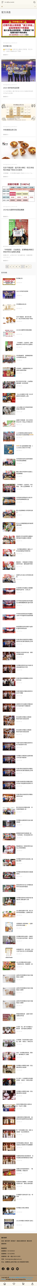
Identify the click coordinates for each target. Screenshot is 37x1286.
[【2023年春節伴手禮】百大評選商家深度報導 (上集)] (9, 398)
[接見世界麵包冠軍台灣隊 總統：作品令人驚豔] (9, 1108)
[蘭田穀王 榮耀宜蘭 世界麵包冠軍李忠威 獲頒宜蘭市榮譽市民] (9, 565)
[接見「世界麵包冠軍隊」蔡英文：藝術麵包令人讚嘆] (9, 1056)
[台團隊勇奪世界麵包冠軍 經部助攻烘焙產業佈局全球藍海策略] (9, 1121)
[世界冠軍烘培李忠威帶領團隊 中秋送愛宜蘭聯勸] (9, 462)
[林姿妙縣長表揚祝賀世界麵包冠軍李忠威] (9, 798)
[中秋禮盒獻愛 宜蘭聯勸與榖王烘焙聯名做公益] (9, 359)
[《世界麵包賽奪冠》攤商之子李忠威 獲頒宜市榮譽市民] (9, 553)
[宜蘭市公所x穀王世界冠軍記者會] (9, 578)
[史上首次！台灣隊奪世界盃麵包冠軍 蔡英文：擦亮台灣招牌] (9, 1082)
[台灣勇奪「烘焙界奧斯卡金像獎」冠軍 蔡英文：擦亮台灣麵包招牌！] (9, 1043)
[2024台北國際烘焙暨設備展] (18, 192)
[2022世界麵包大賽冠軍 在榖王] (9, 1224)
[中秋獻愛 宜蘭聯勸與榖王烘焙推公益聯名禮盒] (9, 372)
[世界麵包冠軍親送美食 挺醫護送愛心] (9, 875)
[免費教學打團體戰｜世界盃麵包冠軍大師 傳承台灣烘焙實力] (9, 1185)
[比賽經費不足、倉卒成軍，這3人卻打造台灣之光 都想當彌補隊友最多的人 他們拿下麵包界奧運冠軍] (9, 953)
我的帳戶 (13, 1241)
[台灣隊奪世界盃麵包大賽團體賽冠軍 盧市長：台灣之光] (9, 591)
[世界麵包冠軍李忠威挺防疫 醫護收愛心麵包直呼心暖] (9, 901)
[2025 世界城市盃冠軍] (18, 70)
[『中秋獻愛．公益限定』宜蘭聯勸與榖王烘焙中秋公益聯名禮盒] (18, 232)
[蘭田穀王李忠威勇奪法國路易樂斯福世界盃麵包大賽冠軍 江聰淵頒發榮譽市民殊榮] (9, 540)
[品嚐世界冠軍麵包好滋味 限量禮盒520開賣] (9, 979)
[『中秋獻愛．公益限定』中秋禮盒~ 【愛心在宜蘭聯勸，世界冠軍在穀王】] (9, 488)
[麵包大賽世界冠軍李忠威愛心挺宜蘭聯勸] (9, 475)
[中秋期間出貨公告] (18, 112)
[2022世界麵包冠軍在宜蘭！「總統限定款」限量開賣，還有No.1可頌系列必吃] (9, 966)
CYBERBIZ (29, 1279)
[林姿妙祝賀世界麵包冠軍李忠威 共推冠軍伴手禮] (9, 746)
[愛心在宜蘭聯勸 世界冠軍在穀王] (9, 514)
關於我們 (7, 1241)
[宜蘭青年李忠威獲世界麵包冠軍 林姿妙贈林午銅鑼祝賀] (9, 707)
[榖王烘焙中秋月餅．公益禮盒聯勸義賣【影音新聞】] (9, 385)
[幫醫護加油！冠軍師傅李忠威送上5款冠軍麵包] (9, 849)
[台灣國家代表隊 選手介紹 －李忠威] (9, 1198)
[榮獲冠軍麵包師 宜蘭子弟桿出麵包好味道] (9, 1017)
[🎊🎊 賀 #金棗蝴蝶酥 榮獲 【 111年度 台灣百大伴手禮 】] (9, 449)
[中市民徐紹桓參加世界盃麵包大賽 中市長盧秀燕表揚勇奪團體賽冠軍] (9, 617)
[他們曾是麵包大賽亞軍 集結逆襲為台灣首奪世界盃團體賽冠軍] (9, 1146)
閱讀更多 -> (6, 55)
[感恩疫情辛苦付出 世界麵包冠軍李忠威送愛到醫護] (9, 888)
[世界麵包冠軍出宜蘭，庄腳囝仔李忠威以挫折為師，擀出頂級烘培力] (9, 940)
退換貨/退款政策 (21, 1241)
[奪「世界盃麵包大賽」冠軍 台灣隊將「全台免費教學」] (9, 1133)
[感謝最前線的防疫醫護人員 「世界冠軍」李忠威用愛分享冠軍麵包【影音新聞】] (9, 837)
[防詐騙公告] (18, 28)
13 (26, 266)
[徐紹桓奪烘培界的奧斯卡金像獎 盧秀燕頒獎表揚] (9, 630)
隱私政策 (29, 1241)
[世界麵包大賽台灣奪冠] (9, 1211)
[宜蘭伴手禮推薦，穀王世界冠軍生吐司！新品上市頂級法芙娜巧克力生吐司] (9, 423)
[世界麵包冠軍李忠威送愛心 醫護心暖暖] (9, 862)
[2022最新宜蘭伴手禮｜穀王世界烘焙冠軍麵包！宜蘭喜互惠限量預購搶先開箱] (9, 914)
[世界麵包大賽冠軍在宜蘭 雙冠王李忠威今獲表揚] (9, 759)
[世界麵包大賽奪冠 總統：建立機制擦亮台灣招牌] (9, 1069)
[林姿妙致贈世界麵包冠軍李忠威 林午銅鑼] (9, 695)
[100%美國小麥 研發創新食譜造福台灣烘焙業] (9, 411)
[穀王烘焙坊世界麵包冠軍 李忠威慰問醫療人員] (9, 811)
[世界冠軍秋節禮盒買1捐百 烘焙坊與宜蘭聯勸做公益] (9, 501)
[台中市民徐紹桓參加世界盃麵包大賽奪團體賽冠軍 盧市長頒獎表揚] (9, 604)
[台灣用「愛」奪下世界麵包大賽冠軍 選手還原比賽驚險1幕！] (9, 1030)
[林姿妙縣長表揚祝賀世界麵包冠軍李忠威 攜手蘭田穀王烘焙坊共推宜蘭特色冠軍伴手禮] (9, 643)
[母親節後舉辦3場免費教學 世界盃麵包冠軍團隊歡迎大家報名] (9, 1159)
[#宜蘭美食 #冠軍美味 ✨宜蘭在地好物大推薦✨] (9, 927)
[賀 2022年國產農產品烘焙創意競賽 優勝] (9, 527)
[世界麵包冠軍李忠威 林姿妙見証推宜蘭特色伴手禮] (9, 669)
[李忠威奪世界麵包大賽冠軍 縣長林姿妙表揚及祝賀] (9, 720)
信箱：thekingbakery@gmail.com (11, 1259)
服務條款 (3, 1244)
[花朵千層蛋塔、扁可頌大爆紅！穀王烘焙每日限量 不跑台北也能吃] (18, 150)
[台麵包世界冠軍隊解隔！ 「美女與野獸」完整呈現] (9, 1172)
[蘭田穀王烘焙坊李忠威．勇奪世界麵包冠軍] (9, 656)
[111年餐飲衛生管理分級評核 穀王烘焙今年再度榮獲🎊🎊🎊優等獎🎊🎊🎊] (9, 436)
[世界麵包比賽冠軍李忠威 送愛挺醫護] (9, 824)
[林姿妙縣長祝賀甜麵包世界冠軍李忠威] (9, 682)
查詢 (2, 1241)
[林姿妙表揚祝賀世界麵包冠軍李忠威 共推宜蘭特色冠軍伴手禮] (9, 785)
